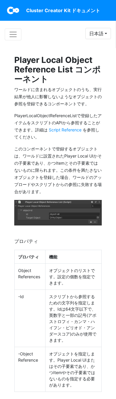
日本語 (96, 33)
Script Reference (65, 129)
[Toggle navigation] (13, 34)
